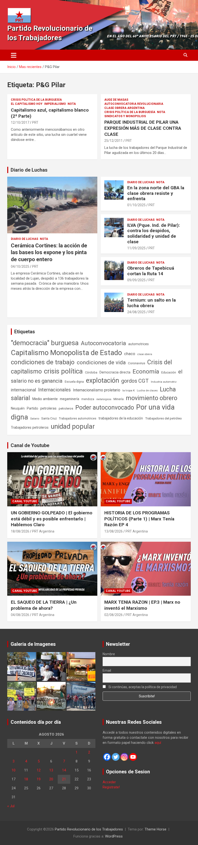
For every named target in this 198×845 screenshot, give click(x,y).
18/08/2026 (20, 531)
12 (39, 770)
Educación (168, 372)
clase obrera (144, 354)
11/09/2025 (136, 248)
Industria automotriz (164, 381)
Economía (146, 371)
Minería (118, 399)
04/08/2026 (20, 615)
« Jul (10, 806)
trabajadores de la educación (121, 418)
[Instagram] (124, 757)
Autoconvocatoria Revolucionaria (133, 104)
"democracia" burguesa (45, 343)
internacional (23, 389)
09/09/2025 (136, 280)
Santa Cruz (49, 418)
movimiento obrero (151, 398)
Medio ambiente (45, 399)
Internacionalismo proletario (96, 390)
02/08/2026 (113, 615)
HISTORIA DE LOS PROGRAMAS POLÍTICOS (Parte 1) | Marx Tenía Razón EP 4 (139, 518)
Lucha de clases (147, 390)
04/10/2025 (20, 266)
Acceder (109, 782)
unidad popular (73, 426)
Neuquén (18, 408)
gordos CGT (135, 381)
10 (13, 770)
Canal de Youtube (30, 445)
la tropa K (128, 390)
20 (51, 779)
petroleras (48, 408)
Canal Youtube (24, 501)
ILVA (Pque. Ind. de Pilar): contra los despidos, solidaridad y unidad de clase (153, 233)
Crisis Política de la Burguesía (36, 99)
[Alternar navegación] (13, 55)
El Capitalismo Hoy (26, 104)
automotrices (138, 344)
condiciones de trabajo (43, 362)
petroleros (66, 408)
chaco (129, 353)
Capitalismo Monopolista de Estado (66, 353)
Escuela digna (74, 381)
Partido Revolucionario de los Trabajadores (89, 829)
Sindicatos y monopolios (125, 116)
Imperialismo (55, 104)
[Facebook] (107, 757)
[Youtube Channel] (133, 757)
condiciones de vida (101, 362)
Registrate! (111, 787)
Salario (34, 418)
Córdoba (91, 372)
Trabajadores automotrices (77, 418)
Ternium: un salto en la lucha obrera (151, 302)
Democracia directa (114, 372)
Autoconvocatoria (103, 343)
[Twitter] (116, 757)
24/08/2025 (136, 312)
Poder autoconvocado (104, 407)
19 (39, 779)
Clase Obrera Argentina (124, 108)
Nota (72, 104)
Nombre (109, 654)
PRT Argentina (43, 531)
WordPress (114, 836)
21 (64, 779)
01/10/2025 (136, 205)
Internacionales (54, 390)
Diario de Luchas (29, 170)
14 (64, 770)
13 (51, 770)
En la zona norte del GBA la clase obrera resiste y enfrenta (155, 193)
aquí (158, 742)
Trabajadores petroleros (30, 428)
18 (26, 779)
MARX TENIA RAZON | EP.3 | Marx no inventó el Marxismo (142, 605)
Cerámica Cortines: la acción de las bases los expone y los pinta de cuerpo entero (49, 252)
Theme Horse (155, 829)
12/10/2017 (20, 122)
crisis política (63, 371)
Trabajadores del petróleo (163, 418)
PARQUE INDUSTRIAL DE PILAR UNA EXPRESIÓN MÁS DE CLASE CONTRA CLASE (142, 128)
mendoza (87, 399)
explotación (102, 380)
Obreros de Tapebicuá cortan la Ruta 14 (150, 270)
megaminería (69, 399)
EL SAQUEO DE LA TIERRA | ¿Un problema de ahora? (44, 605)
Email (107, 670)
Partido (32, 408)
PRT (35, 122)
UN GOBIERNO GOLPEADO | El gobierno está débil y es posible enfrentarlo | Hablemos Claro (51, 518)
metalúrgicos (103, 399)
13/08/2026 (113, 531)
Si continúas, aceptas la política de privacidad (142, 687)
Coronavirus (136, 363)
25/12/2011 (113, 141)
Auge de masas (116, 99)
